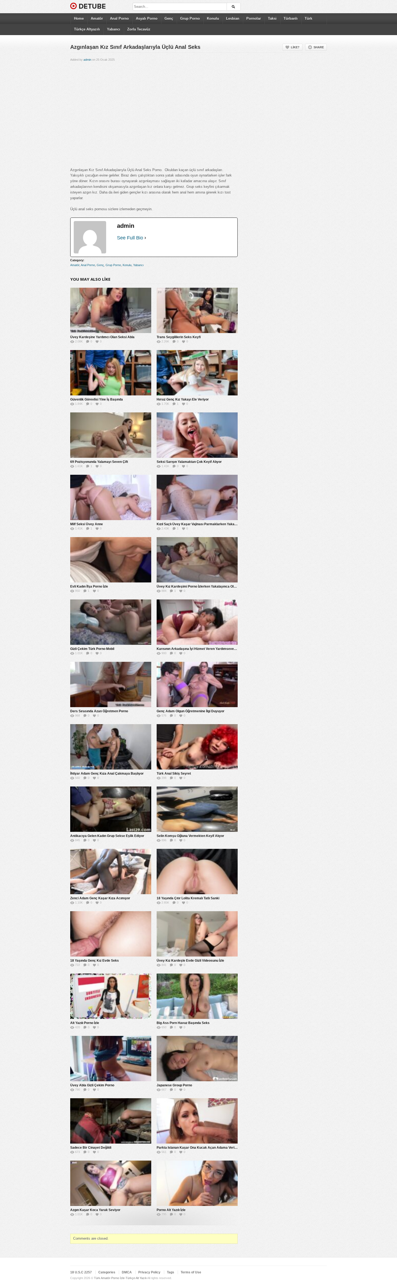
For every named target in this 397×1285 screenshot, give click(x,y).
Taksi (272, 18)
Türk (308, 18)
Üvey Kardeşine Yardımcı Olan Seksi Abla (102, 337)
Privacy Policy (149, 1272)
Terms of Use (191, 1272)
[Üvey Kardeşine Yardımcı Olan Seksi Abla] (110, 310)
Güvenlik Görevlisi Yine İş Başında (96, 399)
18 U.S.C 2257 (81, 1272)
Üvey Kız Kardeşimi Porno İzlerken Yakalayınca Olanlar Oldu (203, 586)
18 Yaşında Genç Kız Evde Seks (94, 960)
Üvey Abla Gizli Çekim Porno (92, 1085)
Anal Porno (119, 18)
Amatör (97, 18)
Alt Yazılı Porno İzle (84, 1023)
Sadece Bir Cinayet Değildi (90, 1148)
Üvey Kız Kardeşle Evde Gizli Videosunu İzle (190, 960)
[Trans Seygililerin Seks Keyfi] (197, 310)
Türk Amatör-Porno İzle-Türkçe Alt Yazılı (120, 1278)
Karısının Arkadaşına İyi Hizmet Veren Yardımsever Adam (201, 649)
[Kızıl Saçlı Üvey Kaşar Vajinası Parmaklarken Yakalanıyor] (197, 497)
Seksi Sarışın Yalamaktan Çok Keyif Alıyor (189, 462)
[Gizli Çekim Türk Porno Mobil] (110, 622)
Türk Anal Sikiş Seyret (174, 773)
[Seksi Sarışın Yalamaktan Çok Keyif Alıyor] (197, 435)
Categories (106, 1272)
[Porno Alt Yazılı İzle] (197, 1183)
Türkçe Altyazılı (87, 29)
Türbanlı (291, 18)
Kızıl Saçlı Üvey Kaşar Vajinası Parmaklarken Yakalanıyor (201, 524)
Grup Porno (190, 18)
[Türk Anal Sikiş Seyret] (197, 746)
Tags (170, 1272)
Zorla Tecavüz (138, 29)
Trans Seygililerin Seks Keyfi (179, 337)
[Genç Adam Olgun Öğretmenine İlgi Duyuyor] (197, 684)
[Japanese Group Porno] (197, 1058)
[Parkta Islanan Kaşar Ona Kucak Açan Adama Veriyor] (197, 1121)
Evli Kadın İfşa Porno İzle (89, 586)
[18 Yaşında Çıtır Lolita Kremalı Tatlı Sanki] (197, 871)
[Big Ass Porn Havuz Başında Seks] (197, 996)
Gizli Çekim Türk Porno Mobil (92, 649)
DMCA (127, 1272)
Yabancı (113, 29)
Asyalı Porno (146, 18)
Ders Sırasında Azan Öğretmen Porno (99, 711)
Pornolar (253, 18)
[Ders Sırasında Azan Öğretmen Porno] (110, 684)
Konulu (213, 18)
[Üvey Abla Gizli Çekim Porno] (110, 1058)
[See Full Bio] (145, 238)
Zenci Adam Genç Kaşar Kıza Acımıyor (100, 898)
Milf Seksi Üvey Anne (86, 524)
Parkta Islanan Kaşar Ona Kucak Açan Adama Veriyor (198, 1148)
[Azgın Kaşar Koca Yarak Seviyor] (110, 1183)
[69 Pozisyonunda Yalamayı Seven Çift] (110, 435)
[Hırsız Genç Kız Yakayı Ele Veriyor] (197, 372)
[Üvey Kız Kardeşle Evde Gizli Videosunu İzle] (197, 934)
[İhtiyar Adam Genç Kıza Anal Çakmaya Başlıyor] (110, 746)
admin (87, 59)
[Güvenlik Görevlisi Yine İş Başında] (110, 372)
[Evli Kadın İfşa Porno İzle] (110, 559)
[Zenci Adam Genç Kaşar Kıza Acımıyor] (110, 871)
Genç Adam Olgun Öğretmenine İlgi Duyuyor (190, 711)
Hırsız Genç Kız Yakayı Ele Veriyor (183, 399)
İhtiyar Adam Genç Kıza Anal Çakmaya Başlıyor (107, 773)
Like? (295, 47)
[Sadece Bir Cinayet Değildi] (110, 1121)
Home (79, 18)
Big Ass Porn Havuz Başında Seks (183, 1023)
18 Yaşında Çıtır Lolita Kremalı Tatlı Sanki (188, 898)
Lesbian (232, 18)
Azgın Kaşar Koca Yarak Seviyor (95, 1210)
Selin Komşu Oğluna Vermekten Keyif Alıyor (190, 836)
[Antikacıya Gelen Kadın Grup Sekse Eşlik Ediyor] (110, 809)
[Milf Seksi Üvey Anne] (110, 497)
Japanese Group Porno (174, 1085)
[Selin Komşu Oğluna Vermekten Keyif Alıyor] (197, 809)
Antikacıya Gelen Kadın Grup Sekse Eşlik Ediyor (107, 836)
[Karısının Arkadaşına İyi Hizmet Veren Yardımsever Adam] (197, 622)
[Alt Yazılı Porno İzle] (110, 996)
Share (319, 47)
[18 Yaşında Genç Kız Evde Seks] (110, 934)
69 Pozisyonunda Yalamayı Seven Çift (99, 462)
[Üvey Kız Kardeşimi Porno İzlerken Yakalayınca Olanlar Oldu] (197, 559)
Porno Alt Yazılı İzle (171, 1210)
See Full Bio (130, 237)
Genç (168, 18)
